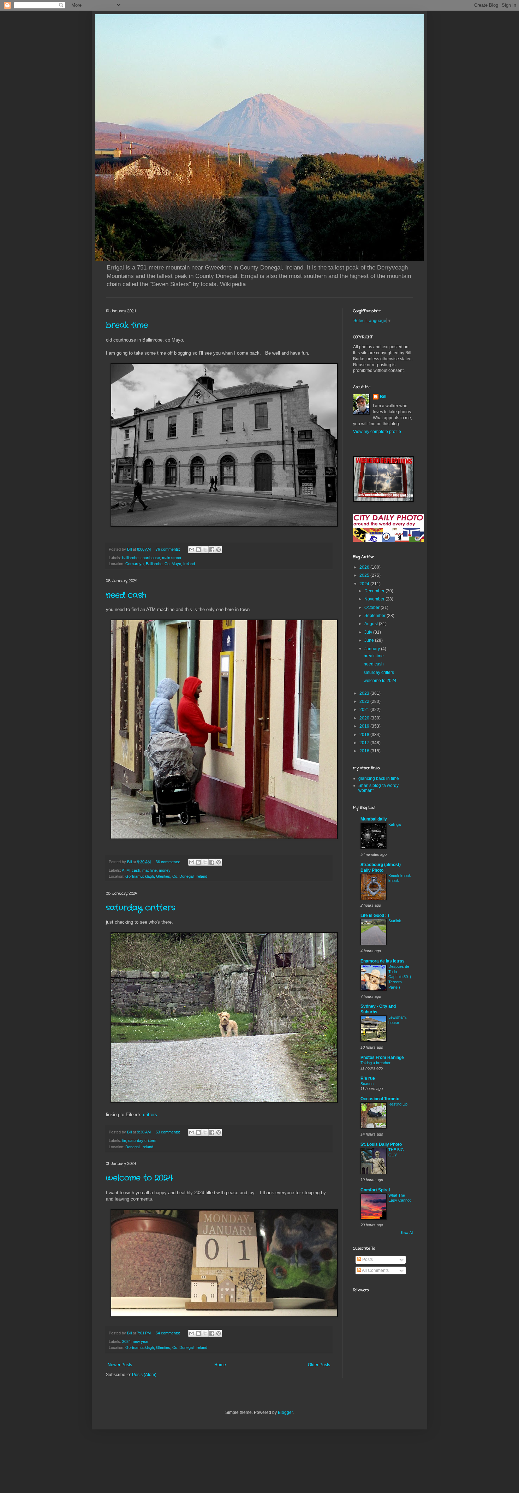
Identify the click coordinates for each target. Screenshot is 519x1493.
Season (367, 1084)
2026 (364, 567)
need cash (126, 595)
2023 (364, 693)
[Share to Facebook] (211, 549)
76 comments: (168, 549)
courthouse (150, 558)
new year (141, 1341)
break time (127, 325)
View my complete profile (377, 431)
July (368, 632)
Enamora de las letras (382, 961)
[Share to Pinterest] (218, 549)
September (375, 615)
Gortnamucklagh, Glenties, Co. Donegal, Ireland (166, 876)
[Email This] (191, 549)
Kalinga (394, 824)
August (371, 623)
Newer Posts (120, 1364)
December (375, 590)
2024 (126, 1341)
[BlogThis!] (198, 549)
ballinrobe (130, 558)
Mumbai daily (373, 819)
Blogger (285, 1412)
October (372, 607)
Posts (367, 1259)
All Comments (375, 1270)
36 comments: (168, 862)
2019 (364, 726)
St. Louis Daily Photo (381, 1144)
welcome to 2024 (139, 1178)
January (372, 648)
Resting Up (397, 1104)
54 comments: (168, 1333)
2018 (364, 734)
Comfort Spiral (375, 1189)
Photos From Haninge (382, 1057)
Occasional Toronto (379, 1098)
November (375, 599)
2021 (364, 709)
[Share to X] (205, 549)
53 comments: (168, 1132)
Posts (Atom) (144, 1374)
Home (220, 1364)
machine (149, 870)
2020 (364, 718)
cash (136, 870)
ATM (126, 870)
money (165, 870)
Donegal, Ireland (139, 1147)
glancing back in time (378, 778)
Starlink (394, 921)
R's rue (367, 1078)
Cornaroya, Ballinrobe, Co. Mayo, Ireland (160, 564)
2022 (364, 701)
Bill (383, 396)
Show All (406, 1232)
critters (150, 1114)
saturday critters (140, 907)
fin (124, 1140)
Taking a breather (375, 1063)
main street (171, 558)
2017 (364, 742)
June (369, 640)
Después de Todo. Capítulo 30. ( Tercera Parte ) (399, 976)
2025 (364, 575)
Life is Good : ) (374, 915)
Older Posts (319, 1364)
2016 (364, 750)
